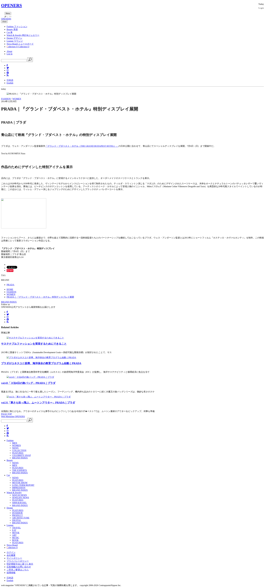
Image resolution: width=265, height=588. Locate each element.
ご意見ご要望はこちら (18, 570)
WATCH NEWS (19, 495)
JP (5, 16)
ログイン (11, 552)
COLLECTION (19, 450)
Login (261, 7)
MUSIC (15, 537)
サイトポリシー (14, 558)
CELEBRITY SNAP (21, 455)
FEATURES (17, 453)
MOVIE (15, 532)
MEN (14, 443)
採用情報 (11, 572)
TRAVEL (16, 528)
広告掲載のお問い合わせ (19, 567)
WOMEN (16, 99)
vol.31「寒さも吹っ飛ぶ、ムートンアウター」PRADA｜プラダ (38, 402)
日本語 (10, 80)
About (9, 51)
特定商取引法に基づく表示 (20, 564)
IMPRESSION (18, 487)
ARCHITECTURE (20, 518)
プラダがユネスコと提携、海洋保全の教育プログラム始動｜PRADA (41, 363)
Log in (9, 54)
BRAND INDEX (9, 302)
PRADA (10, 285)
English (10, 83)
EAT (14, 530)
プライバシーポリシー (18, 561)
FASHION (6, 99)
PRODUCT (17, 515)
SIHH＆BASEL (19, 502)
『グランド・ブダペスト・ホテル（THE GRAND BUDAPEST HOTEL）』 (81, 146)
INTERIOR (17, 513)
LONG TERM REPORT (23, 485)
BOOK (15, 540)
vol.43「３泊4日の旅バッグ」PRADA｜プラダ (28, 383)
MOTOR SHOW (19, 482)
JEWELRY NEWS (20, 497)
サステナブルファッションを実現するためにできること (34, 343)
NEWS (15, 448)
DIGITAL (16, 520)
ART (14, 535)
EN (10, 16)
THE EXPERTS (19, 470)
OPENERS (11, 5)
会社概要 (11, 555)
